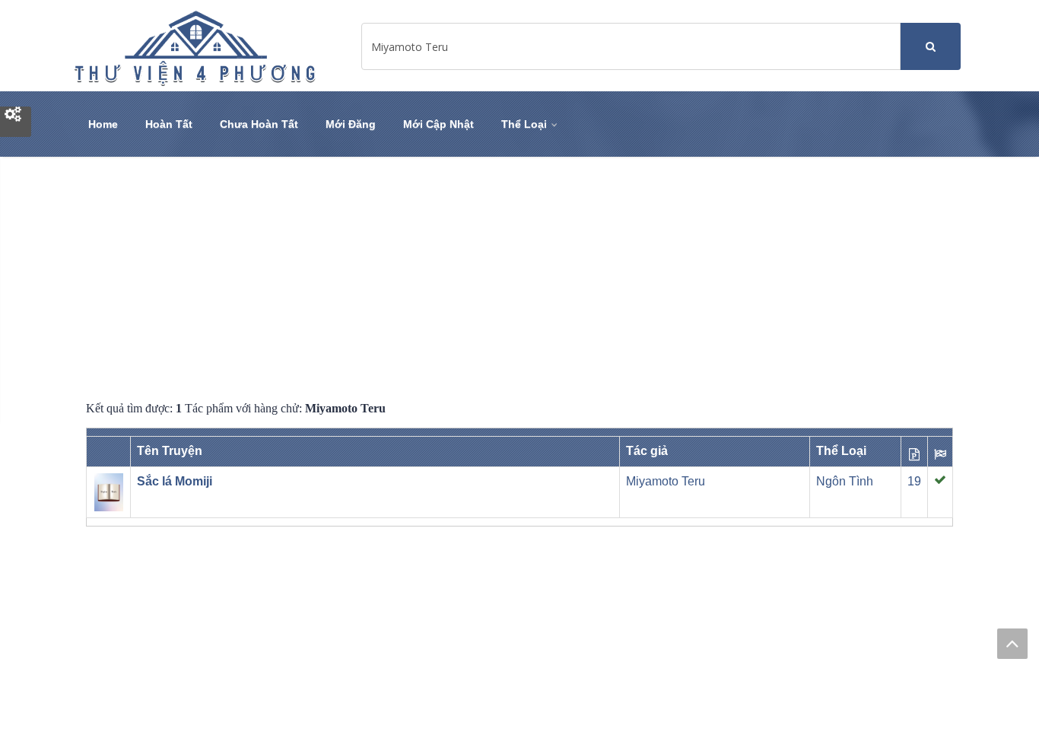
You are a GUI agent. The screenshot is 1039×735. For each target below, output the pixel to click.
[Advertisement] (519, 278)
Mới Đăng (351, 124)
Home (103, 124)
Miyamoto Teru (665, 481)
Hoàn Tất (168, 124)
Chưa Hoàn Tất (259, 124)
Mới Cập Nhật (438, 124)
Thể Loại (525, 124)
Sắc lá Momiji (174, 481)
